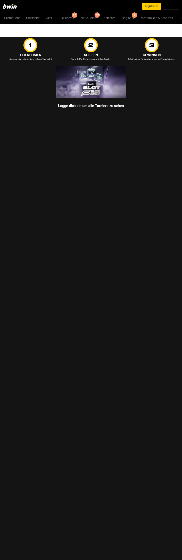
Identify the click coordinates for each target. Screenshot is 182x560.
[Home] (12, 6)
